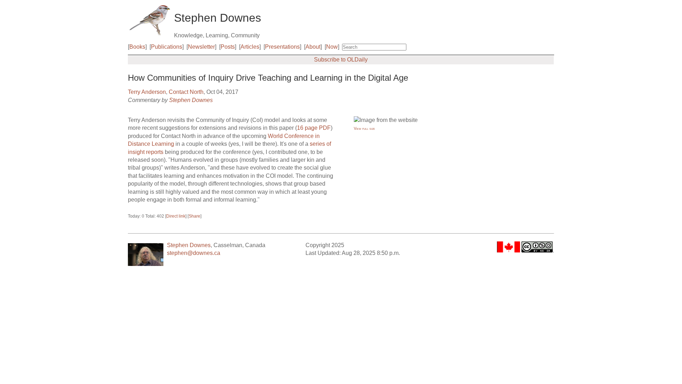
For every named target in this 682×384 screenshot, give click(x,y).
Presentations (282, 47)
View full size (364, 128)
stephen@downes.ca (193, 253)
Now (332, 47)
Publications (166, 47)
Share (194, 216)
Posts (228, 47)
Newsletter (201, 47)
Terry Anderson (147, 92)
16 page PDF (314, 128)
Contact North (186, 92)
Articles (249, 47)
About (312, 47)
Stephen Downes (191, 100)
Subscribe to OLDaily (341, 60)
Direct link (175, 216)
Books (137, 47)
